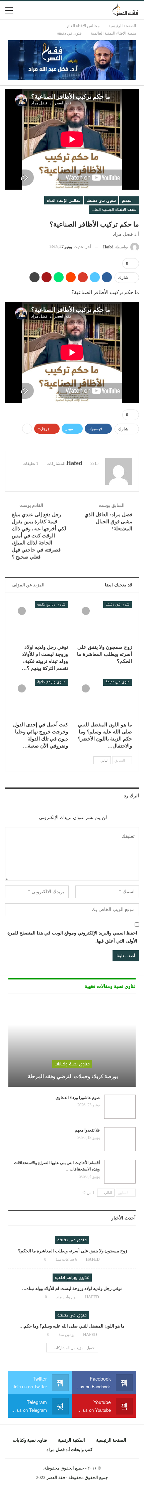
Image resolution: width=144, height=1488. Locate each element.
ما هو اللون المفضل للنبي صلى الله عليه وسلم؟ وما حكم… (72, 1326)
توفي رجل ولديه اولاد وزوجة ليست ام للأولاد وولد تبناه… (72, 1288)
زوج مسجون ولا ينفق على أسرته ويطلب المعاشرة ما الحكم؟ (72, 1250)
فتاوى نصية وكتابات (72, 1064)
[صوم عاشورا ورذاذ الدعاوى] (119, 1106)
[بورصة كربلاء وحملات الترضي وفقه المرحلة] (72, 1045)
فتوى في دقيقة (101, 200)
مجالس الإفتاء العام (64, 200)
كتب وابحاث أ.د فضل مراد (69, 1449)
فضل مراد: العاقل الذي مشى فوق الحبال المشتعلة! (108, 521)
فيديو (127, 200)
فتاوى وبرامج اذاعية (51, 604)
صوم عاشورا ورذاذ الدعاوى (78, 1097)
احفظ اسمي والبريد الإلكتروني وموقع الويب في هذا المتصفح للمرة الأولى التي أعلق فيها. (72, 937)
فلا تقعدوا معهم (87, 1130)
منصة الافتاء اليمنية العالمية (113, 209)
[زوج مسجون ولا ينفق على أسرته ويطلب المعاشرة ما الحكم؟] (104, 620)
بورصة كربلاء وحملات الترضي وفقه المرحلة (72, 1076)
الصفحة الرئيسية (111, 1440)
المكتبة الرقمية (71, 1440)
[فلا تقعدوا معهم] (119, 1139)
